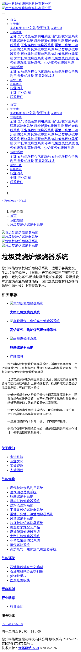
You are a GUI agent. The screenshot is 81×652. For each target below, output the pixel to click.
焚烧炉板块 (18, 576)
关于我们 (8, 448)
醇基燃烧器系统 (21, 496)
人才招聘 (16, 470)
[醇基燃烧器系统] (23, 338)
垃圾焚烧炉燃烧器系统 (26, 224)
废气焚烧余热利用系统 (26, 488)
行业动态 (8, 598)
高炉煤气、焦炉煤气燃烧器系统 (33, 549)
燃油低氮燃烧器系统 (25, 531)
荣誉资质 (16, 465)
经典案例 (8, 589)
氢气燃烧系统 (20, 545)
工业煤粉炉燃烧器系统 (26, 510)
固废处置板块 (20, 580)
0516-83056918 (12, 624)
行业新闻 (16, 606)
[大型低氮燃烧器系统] (26, 303)
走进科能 (16, 457)
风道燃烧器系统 (21, 518)
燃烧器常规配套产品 (25, 527)
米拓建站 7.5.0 (28, 648)
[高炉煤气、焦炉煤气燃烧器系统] (35, 321)
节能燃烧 (16, 220)
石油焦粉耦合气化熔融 (26, 567)
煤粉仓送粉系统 (21, 505)
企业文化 (16, 461)
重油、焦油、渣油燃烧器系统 (31, 514)
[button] (9, 200)
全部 (13, 36)
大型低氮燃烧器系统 (25, 536)
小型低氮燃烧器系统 (25, 540)
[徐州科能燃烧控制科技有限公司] (40, 6)
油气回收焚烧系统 (23, 492)
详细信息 (16, 356)
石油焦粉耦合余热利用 (26, 571)
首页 (13, 19)
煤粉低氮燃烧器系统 (25, 501)
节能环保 (8, 558)
